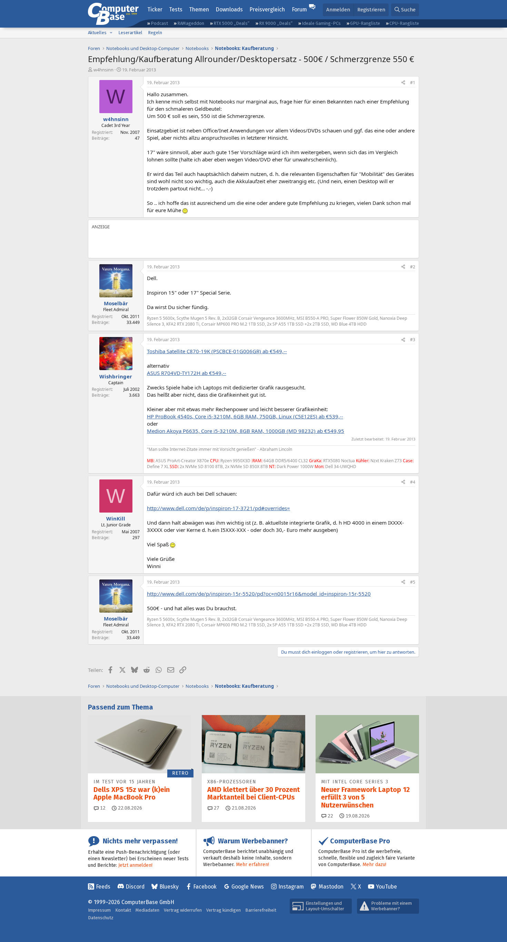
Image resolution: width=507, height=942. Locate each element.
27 (215, 808)
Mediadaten (147, 910)
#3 (412, 340)
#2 (412, 267)
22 (329, 816)
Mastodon (331, 886)
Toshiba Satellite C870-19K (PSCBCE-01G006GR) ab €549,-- (217, 351)
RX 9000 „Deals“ (275, 23)
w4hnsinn (103, 70)
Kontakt (123, 910)
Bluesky (169, 886)
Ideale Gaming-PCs (321, 23)
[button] (111, 33)
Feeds (103, 886)
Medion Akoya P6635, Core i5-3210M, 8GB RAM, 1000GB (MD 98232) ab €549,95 (245, 430)
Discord (135, 886)
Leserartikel (130, 32)
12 (102, 808)
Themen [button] (199, 9)
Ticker (154, 9)
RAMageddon (190, 23)
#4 (412, 482)
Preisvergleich (267, 9)
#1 (412, 83)
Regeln (155, 32)
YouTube (386, 886)
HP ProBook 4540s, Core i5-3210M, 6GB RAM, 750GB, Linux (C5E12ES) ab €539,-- (245, 416)
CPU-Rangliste (404, 23)
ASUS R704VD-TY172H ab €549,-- (186, 372)
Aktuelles (97, 32)
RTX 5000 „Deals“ (231, 23)
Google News (247, 886)
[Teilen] (403, 83)
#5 (412, 582)
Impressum (99, 910)
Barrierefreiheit (260, 910)
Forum (299, 9)
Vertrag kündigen (223, 910)
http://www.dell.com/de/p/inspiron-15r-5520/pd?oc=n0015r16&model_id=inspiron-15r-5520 (259, 593)
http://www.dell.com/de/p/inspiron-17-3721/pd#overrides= (218, 508)
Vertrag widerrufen (183, 910)
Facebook (205, 886)
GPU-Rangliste (365, 23)
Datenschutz (100, 917)
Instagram (291, 886)
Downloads (229, 9)
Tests (175, 9)
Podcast (159, 23)
